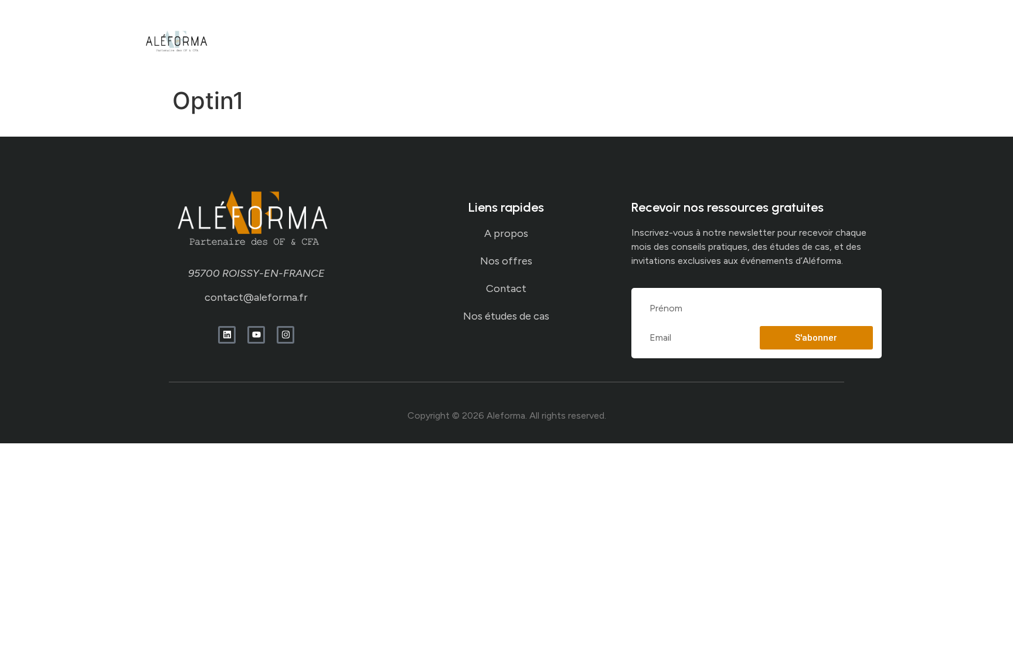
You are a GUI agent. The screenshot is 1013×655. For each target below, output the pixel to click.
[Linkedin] (227, 335)
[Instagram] (285, 335)
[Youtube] (256, 335)
